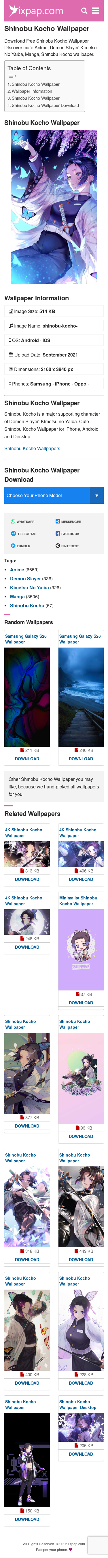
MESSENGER (70, 521)
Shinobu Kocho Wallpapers (32, 448)
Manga (18, 596)
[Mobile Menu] (95, 10)
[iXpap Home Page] (36, 10)
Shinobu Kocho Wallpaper (36, 84)
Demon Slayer (26, 578)
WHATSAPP (25, 521)
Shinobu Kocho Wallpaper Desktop (77, 1404)
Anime (17, 569)
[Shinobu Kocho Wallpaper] (54, 206)
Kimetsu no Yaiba (30, 587)
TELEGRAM (26, 534)
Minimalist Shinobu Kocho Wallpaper (78, 900)
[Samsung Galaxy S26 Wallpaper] (27, 697)
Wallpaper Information (32, 91)
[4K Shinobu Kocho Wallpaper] (27, 854)
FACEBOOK (69, 534)
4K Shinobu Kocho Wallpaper (23, 832)
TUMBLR (23, 546)
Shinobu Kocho (28, 605)
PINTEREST (69, 546)
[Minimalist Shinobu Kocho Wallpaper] (81, 949)
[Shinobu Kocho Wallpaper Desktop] (81, 1427)
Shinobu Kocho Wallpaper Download (45, 105)
